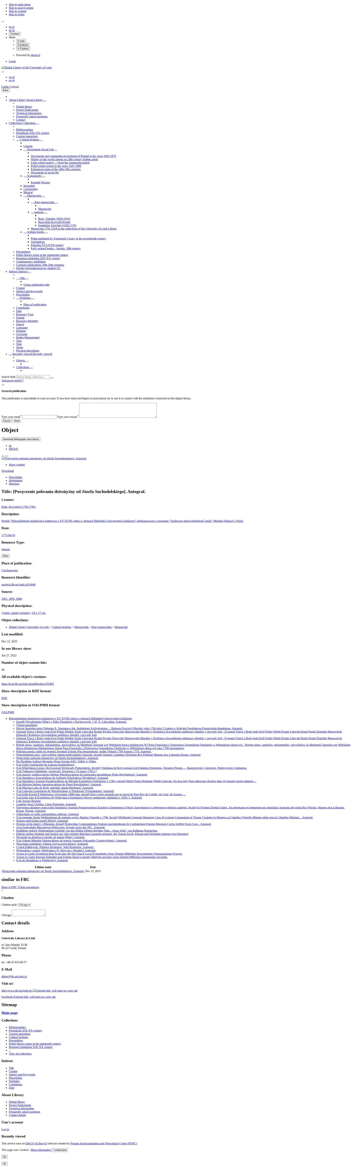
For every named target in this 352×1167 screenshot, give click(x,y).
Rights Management (27, 337)
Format (20, 317)
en (10, 26)
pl (13, 26)
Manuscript (44, 208)
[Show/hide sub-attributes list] (17, 279)
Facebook (23, 44)
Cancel (6, 420)
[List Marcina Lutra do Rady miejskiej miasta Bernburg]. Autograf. (55, 787)
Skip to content (17, 11)
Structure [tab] (14, 483)
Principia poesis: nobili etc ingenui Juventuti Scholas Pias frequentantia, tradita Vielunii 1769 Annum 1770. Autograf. (83, 751)
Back (5, 90)
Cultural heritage (29, 139)
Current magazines (27, 136)
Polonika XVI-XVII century (47, 245)
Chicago (6, 915)
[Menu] (2, 21)
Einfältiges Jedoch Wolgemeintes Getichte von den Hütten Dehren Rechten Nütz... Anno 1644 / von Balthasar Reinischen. (87, 830)
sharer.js (35, 55)
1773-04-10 (8, 535)
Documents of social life (45, 172)
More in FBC (9, 887)
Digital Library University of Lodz (29, 627)
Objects (21, 360)
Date (19, 311)
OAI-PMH (7, 712)
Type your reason (67, 416)
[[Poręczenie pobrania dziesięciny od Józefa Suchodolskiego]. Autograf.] (44, 458)
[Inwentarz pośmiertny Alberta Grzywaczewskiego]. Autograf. (52, 843)
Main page (9, 1013)
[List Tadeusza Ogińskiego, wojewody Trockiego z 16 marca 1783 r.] (56, 771)
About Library (17, 100)
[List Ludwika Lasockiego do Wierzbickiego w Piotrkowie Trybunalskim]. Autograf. (65, 791)
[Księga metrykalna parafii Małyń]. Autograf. (42, 820)
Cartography (30, 189)
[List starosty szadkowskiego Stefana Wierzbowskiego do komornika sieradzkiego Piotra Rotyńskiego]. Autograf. (81, 774)
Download (7, 470)
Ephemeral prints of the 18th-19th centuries (56, 169)
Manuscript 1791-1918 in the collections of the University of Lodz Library (74, 228)
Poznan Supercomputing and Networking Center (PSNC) (104, 1143)
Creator (20, 288)
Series (19, 347)
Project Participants (27, 109)
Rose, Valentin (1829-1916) (54, 218)
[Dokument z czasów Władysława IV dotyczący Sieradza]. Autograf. (56, 850)
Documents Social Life (40, 149)
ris (10, 445)
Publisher (25, 297)
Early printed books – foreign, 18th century (56, 248)
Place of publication (34, 304)
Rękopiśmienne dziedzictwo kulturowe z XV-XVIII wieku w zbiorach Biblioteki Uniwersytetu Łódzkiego (70, 718)
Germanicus (38, 241)
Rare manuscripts (44, 202)
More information (41, 1149)
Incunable (29, 185)
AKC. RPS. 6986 (11, 598)
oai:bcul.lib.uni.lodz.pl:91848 (18, 584)
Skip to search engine (21, 7)
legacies (39, 212)
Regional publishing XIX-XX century (38, 258)
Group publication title (36, 284)
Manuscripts (34, 195)
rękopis (5, 549)
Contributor (23, 307)
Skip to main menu (20, 4)
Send (16, 420)
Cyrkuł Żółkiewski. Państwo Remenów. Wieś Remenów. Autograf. (55, 847)
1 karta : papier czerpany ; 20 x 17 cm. (23, 612)
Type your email (11, 416)
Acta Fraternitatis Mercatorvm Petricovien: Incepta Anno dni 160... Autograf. (60, 827)
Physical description (27, 350)
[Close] (2, 384)
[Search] (52, 377)
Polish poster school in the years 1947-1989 (56, 165)
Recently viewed (22, 354)
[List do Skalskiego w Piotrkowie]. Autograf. (42, 860)
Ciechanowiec (9, 570)
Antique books (35, 231)
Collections (16, 123)
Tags (19, 340)
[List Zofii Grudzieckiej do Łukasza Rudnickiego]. (45, 764)
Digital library (24, 106)
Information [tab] (15, 480)
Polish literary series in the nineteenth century (42, 255)
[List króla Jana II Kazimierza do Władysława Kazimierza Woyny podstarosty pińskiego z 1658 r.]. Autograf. (79, 797)
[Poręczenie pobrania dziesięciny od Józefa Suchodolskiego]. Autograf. (57, 758)
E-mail (21, 41)
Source (20, 324)
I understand (59, 1150)
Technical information (28, 113)
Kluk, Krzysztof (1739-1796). (18, 506)
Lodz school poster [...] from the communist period (60, 162)
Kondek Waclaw (40, 182)
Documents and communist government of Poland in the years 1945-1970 (73, 156)
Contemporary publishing (31, 261)
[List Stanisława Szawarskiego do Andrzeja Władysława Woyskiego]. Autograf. (62, 777)
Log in (5, 1129)
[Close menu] (2, 71)
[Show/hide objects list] (44, 101)
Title (22, 278)
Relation (21, 330)
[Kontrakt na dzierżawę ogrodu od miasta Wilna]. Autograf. (50, 837)
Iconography (34, 175)
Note (19, 344)
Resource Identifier (27, 321)
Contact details (17, 1115)
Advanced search (11, 380)
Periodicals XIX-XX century (33, 133)
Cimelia (27, 146)
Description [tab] (15, 477)
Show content (17, 464)
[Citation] (6, 456)
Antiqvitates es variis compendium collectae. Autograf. (47, 814)
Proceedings (23, 251)
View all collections (20, 1053)
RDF (4, 698)
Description (23, 294)
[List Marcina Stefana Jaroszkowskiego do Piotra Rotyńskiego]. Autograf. (59, 784)
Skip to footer (17, 14)
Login (12, 61)
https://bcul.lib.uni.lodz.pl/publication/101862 (27, 683)
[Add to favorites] (2, 456)
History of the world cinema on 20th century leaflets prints (64, 159)
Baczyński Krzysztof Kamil (54, 222)
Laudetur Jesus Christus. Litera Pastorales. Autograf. (46, 804)
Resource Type (25, 314)
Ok (4, 1156)
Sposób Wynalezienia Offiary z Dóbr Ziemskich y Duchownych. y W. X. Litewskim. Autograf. (71, 721)
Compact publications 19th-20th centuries (40, 264)
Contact (20, 119)
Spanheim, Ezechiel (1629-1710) (57, 225)
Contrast (14, 33)
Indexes (14, 271)
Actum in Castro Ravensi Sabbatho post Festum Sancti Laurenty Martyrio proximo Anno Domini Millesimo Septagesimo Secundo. (92, 857)
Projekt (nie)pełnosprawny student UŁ (38, 268)
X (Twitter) (23, 48)
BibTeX (13, 448)
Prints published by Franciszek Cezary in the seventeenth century (68, 238)
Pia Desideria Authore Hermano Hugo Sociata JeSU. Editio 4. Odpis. (56, 761)
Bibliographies (24, 129)
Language (22, 327)
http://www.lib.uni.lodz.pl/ (17, 990)
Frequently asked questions (31, 116)
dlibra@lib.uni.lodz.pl (14, 976)
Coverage (21, 334)
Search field (8, 376)
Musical (28, 192)
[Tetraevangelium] (26, 725)
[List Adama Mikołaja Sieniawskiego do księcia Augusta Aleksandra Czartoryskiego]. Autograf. (71, 840)
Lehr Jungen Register (28, 800)
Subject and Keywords (29, 291)
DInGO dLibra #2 (36, 1143)
